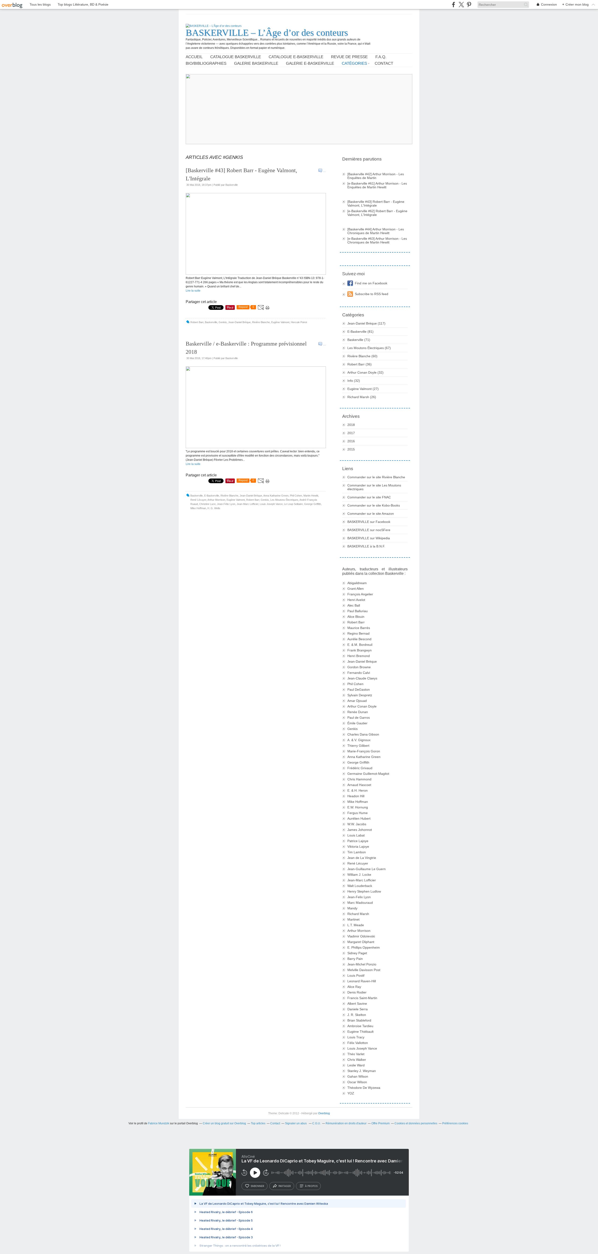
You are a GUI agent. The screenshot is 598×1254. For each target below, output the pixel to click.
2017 (351, 433)
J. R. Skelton (356, 1015)
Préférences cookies (455, 1123)
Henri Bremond (358, 656)
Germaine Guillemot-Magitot (368, 773)
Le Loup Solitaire (293, 504)
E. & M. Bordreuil (359, 645)
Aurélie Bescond (359, 639)
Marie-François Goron (363, 751)
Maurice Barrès (358, 628)
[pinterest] (469, 4)
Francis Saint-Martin (362, 998)
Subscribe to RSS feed (371, 294)
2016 (351, 441)
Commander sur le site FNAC (369, 497)
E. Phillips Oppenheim (363, 947)
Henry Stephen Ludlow (364, 891)
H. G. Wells (213, 508)
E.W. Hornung (357, 807)
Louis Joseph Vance (271, 504)
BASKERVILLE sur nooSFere (368, 530)
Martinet (353, 919)
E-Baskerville (211, 495)
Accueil (194, 57)
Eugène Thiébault (360, 1031)
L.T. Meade (355, 925)
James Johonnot (359, 830)
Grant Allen (355, 588)
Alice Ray (354, 987)
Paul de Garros (358, 717)
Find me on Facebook (371, 283)
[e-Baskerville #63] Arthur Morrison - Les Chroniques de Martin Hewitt (377, 240)
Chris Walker (356, 1059)
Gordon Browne (359, 667)
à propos (311, 1186)
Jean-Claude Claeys (362, 678)
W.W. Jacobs (356, 824)
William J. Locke (359, 874)
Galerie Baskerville (256, 63)
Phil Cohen (296, 495)
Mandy (352, 908)
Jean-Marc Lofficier (247, 504)
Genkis (223, 322)
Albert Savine (357, 1003)
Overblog (324, 1113)
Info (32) (353, 380)
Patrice (357, 841)
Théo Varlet (355, 1054)
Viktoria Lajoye (358, 846)
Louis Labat (356, 835)
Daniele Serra (357, 1009)
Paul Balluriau (357, 611)
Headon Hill (355, 796)
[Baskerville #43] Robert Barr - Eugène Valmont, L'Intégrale (241, 174)
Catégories (354, 63)
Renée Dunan (357, 712)
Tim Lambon (356, 852)
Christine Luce (207, 504)
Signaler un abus (296, 1123)
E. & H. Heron (357, 790)
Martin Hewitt (310, 495)
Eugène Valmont (280, 322)
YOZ (350, 1093)
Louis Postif (355, 975)
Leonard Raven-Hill (361, 981)
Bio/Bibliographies (206, 63)
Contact (384, 63)
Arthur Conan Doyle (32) (365, 372)
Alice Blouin (355, 616)
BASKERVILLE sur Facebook (368, 522)
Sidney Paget (357, 953)
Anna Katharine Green (275, 495)
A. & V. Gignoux (358, 740)
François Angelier (360, 594)
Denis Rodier (357, 992)
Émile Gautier (357, 723)
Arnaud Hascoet (359, 785)
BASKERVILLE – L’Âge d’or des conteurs (267, 32)
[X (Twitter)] (461, 4)
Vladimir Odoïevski (361, 936)
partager (284, 1186)
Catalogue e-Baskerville (296, 57)
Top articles (258, 1123)
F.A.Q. (380, 57)
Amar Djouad (357, 701)
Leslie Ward (356, 1065)
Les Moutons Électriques (284, 499)
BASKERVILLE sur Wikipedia (368, 538)
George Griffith (312, 504)
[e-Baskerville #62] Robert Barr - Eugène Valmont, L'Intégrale (377, 213)
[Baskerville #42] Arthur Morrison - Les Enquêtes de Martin (375, 176)
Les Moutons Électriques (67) (369, 348)
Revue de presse (349, 57)
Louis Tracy (355, 1037)
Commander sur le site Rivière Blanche (376, 477)
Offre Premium (380, 1123)
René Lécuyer (198, 499)
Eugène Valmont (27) (363, 389)
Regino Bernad (358, 633)
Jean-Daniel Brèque (239, 322)
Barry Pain (355, 959)
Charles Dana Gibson (363, 734)
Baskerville (211, 322)
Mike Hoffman (198, 508)
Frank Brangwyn (359, 650)
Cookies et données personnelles (416, 1123)
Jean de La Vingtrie (361, 858)
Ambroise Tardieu (360, 1026)
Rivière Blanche (261, 322)
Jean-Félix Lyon (226, 504)
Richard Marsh (358, 914)
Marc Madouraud (360, 902)
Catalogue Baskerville (235, 57)
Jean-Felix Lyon (359, 897)
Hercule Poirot (299, 322)
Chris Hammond (359, 779)
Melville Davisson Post (363, 970)
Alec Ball (353, 605)
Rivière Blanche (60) (362, 356)
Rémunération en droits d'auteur (346, 1123)
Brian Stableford (359, 1020)
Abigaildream (357, 583)
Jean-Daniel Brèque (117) (366, 323)
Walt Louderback (359, 886)
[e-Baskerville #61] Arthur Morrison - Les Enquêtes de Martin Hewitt (377, 185)
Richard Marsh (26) (361, 397)
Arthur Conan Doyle (362, 706)
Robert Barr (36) (359, 364)
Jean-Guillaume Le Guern (366, 869)
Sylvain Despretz (359, 695)
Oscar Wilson (357, 1082)
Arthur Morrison (216, 499)
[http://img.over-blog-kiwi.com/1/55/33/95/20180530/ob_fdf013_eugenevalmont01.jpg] (256, 273)
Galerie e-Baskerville (310, 63)
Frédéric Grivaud (359, 768)
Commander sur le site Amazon (370, 513)
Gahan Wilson (357, 1076)
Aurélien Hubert (358, 818)
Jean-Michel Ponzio (361, 964)
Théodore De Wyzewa (363, 1088)
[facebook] (453, 4)
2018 (351, 425)
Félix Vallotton (357, 1043)
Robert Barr (196, 322)
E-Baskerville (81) (360, 331)
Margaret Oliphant (360, 942)
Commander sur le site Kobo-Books (373, 505)
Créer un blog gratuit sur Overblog (224, 1123)
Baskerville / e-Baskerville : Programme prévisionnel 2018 (246, 348)
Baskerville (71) (358, 340)
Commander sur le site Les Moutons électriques (374, 487)
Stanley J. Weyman (361, 1071)
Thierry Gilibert (358, 745)
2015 (351, 449)
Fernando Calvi (358, 673)
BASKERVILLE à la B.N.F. (366, 546)
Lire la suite (193, 290)
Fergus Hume (357, 813)
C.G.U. (316, 1123)
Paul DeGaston (358, 689)
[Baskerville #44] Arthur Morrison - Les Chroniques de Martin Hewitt (375, 231)
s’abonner (257, 1186)
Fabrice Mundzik (158, 1123)
